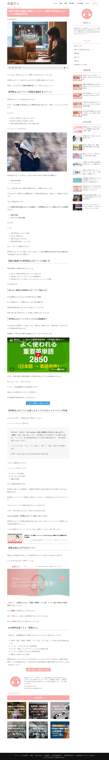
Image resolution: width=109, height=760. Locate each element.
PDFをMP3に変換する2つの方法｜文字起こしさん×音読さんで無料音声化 (91, 113)
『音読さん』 (26, 561)
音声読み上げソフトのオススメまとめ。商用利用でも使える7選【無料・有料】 (92, 129)
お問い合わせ (38, 755)
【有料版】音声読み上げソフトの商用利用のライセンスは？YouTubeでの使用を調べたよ (92, 180)
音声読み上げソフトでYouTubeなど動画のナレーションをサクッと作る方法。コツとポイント (92, 188)
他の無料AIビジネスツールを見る (85, 755)
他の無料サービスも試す (80, 64)
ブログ (16, 755)
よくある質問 (79, 3)
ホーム (55, 3)
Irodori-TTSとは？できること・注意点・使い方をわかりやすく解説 (92, 77)
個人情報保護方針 (57, 755)
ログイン (87, 3)
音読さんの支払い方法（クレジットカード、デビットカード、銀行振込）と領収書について (92, 172)
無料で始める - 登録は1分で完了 (38, 670)
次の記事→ (18, 693)
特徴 (66, 3)
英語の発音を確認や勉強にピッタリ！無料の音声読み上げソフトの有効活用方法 (92, 197)
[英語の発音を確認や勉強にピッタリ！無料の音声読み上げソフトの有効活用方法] (77, 78)
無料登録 (95, 3)
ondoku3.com (31, 686)
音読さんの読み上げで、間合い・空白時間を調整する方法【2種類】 (92, 146)
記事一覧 (76, 61)
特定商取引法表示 (69, 755)
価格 (61, 3)
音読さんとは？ (78, 46)
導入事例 (71, 3)
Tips (19, 7)
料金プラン (77, 57)
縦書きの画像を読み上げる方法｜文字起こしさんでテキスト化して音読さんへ (92, 86)
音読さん (9, 7)
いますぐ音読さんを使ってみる (38, 403)
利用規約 (47, 755)
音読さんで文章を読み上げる (82, 49)
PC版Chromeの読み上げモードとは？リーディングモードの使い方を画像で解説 (92, 104)
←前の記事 (10, 693)
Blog (15, 7)
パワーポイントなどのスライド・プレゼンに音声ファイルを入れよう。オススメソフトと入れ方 (92, 206)
